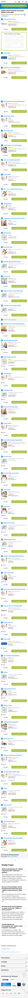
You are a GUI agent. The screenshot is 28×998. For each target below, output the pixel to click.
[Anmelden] (19, 2)
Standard (6, 16)
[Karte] (24, 14)
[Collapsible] (25, 870)
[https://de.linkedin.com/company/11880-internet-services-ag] (15, 993)
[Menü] (26, 2)
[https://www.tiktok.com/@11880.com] (11, 993)
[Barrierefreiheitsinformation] (22, 2)
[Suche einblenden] (15, 2)
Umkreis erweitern (12, 856)
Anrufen (6, 29)
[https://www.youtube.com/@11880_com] (19, 993)
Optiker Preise (6, 948)
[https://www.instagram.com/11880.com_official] (7, 993)
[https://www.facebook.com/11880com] (2, 993)
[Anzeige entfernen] (27, 993)
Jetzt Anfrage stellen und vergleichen (14, 5)
